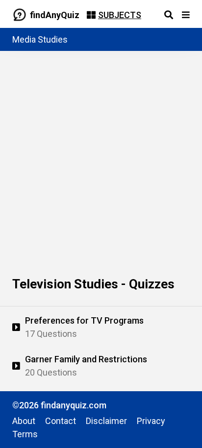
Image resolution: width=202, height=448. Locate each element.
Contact (60, 421)
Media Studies (40, 39)
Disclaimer (106, 421)
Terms (25, 434)
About (23, 421)
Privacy (151, 421)
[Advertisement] (101, 157)
